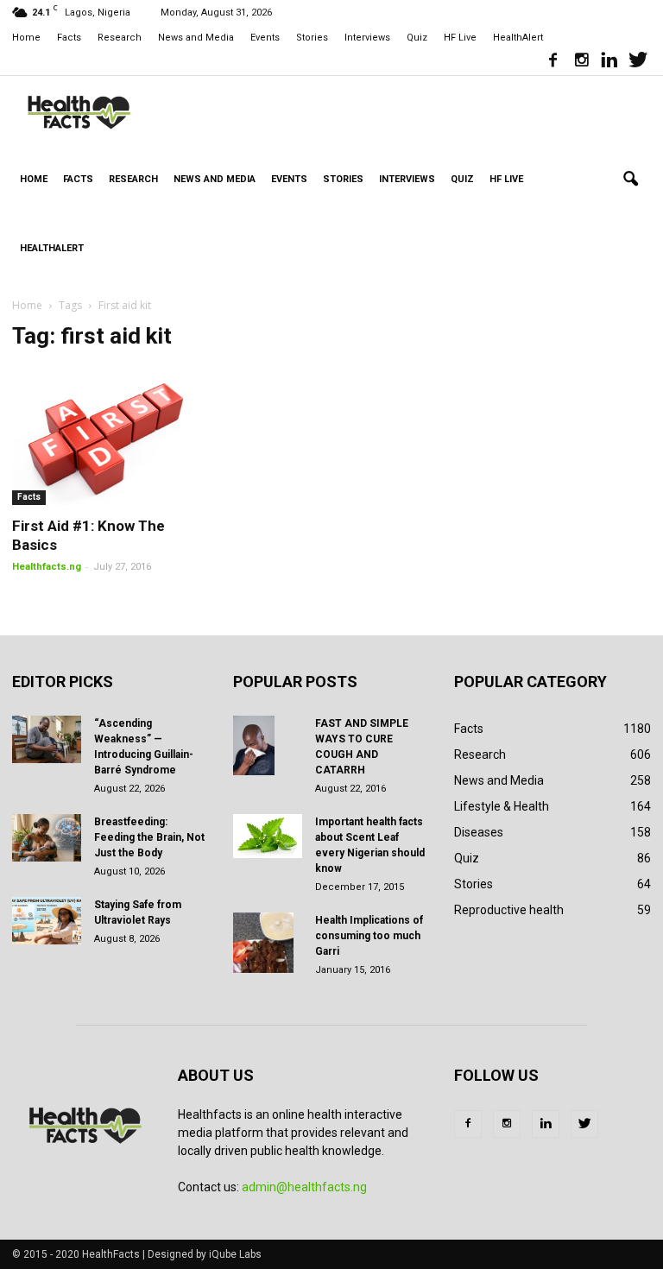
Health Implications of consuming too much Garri (369, 935)
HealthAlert (518, 37)
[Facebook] (552, 62)
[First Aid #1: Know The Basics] (110, 436)
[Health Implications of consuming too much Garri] (267, 942)
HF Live (460, 37)
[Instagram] (581, 62)
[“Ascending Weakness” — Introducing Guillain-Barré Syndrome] (46, 739)
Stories (312, 37)
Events (265, 37)
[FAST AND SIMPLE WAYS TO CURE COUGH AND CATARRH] (267, 746)
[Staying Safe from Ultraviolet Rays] (46, 920)
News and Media (196, 37)
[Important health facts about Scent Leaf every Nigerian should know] (267, 836)
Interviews (367, 37)
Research (120, 37)
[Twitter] (638, 62)
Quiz (417, 37)
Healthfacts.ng (46, 566)
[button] (630, 179)
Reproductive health (509, 910)
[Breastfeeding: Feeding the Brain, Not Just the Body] (46, 838)
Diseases (478, 832)
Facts (69, 37)
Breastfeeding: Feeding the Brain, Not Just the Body (149, 837)
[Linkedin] (609, 62)
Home (26, 37)
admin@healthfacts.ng (304, 1187)
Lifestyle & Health (501, 806)
